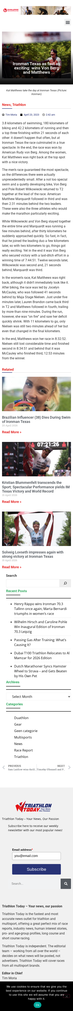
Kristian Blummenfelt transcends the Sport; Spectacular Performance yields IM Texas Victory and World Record (36, 486)
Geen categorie (26, 731)
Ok (37, 1005)
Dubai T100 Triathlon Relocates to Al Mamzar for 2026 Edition (42, 655)
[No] (66, 996)
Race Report (23, 750)
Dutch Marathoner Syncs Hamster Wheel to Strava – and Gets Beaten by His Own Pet (40, 671)
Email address (22, 849)
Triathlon (19, 105)
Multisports (23, 737)
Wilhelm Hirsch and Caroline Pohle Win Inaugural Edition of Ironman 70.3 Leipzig (40, 627)
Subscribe (36, 869)
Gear (18, 724)
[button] (67, 22)
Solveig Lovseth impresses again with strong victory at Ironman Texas (32, 554)
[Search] (65, 583)
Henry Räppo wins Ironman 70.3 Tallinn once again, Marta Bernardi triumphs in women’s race (40, 609)
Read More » (11, 432)
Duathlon (21, 718)
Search (11, 575)
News (6, 105)
